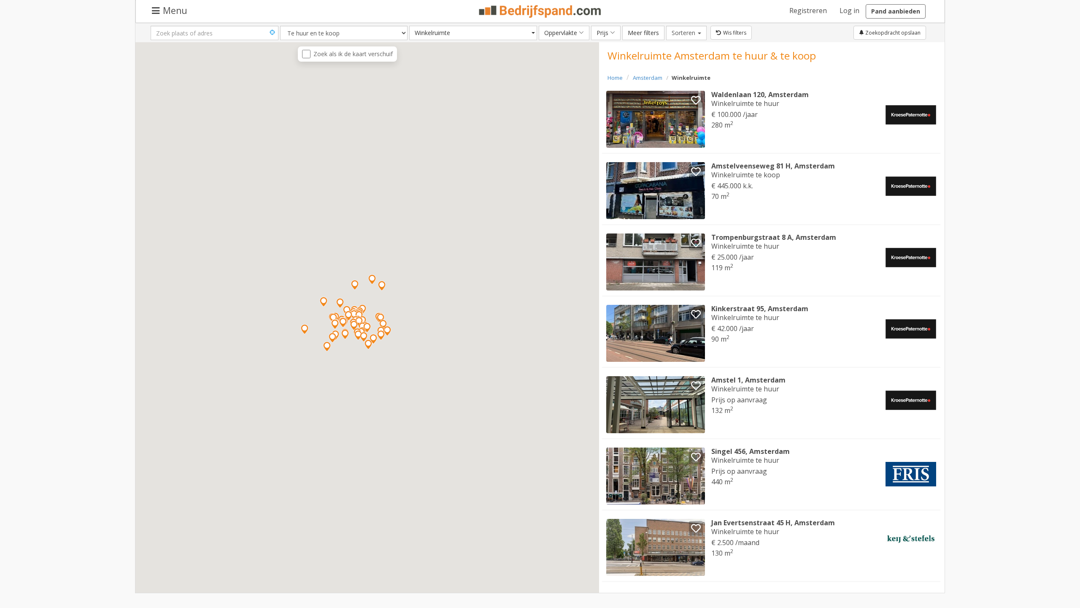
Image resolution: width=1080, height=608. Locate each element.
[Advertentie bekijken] (655, 119)
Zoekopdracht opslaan (892, 32)
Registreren (808, 10)
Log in (849, 10)
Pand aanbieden (895, 11)
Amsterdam (647, 77)
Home (615, 77)
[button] (368, 344)
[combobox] (473, 33)
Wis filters (734, 32)
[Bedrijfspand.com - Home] (540, 11)
